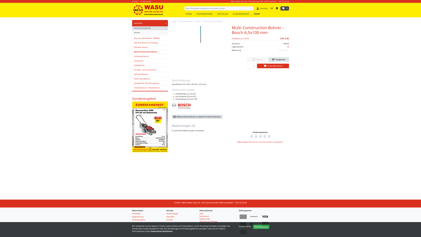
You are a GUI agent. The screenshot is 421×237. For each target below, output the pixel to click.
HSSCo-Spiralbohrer (142, 79)
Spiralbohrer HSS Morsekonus (146, 83)
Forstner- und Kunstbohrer (145, 70)
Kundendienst (241, 13)
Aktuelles (222, 13)
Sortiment (138, 23)
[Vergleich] (272, 8)
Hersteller (170, 216)
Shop (257, 13)
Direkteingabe (172, 213)
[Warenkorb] (282, 8)
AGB (201, 213)
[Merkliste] (277, 8)
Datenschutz (205, 219)
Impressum (204, 216)
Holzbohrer (139, 61)
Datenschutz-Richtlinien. (162, 231)
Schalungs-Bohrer (141, 56)
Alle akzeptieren (261, 227)
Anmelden (136, 213)
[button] (288, 47)
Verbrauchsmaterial (142, 28)
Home (188, 13)
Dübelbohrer (139, 65)
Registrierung (138, 216)
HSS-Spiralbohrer (141, 74)
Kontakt (169, 220)
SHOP (174, 21)
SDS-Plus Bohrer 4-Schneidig (146, 43)
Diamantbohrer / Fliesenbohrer (147, 88)
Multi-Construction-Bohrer (145, 52)
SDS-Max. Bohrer (141, 47)
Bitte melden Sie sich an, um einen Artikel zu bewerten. (260, 142)
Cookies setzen (244, 226)
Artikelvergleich (138, 220)
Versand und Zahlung (208, 221)
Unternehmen (204, 13)
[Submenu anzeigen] (166, 23)
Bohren (137, 32)
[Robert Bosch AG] (181, 105)
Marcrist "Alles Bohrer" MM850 (147, 38)
